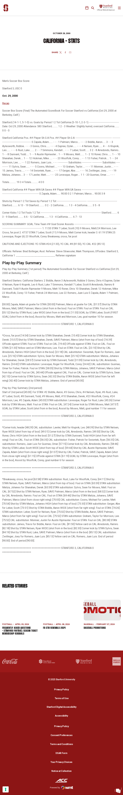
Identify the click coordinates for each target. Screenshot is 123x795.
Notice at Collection (61, 771)
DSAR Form (61, 753)
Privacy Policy (62, 689)
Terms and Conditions (61, 744)
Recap (5, 103)
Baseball (89, 624)
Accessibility (62, 715)
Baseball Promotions (95, 628)
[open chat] (118, 790)
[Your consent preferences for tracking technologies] (6, 789)
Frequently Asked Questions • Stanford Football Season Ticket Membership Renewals (20, 631)
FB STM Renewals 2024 (54, 628)
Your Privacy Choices (61, 762)
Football (7, 624)
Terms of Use (62, 698)
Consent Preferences (62, 735)
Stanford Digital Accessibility (62, 706)
